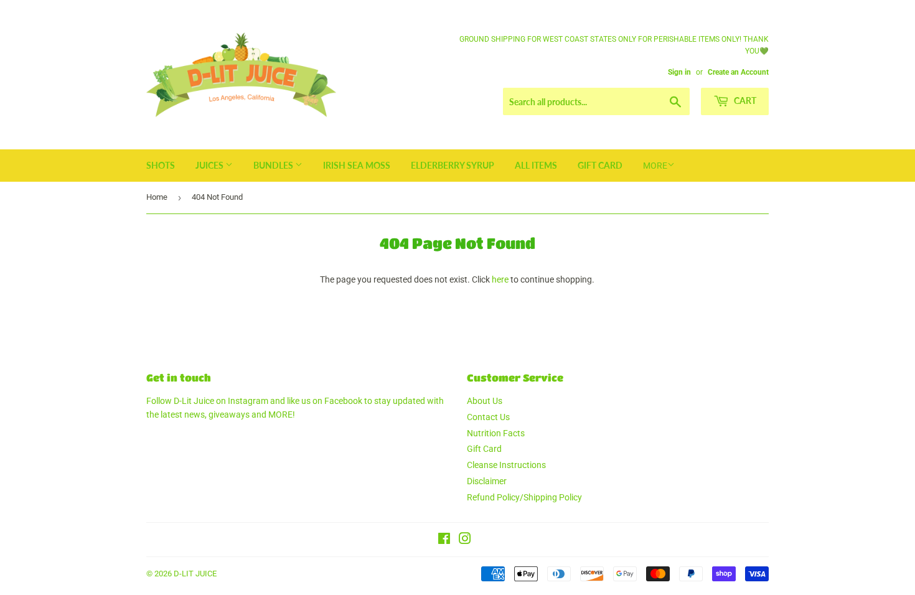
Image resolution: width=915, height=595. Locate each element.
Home (156, 197)
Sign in (679, 72)
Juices (210, 165)
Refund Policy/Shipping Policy (524, 497)
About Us (484, 401)
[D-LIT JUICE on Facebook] (444, 540)
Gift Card (600, 165)
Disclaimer (487, 481)
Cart (744, 100)
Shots (160, 165)
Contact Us (488, 417)
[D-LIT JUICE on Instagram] (465, 540)
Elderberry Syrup (452, 165)
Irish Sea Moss (356, 165)
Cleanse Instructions (506, 465)
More (655, 166)
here (500, 279)
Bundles (274, 165)
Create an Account (738, 72)
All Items (536, 165)
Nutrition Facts (496, 433)
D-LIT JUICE (195, 573)
